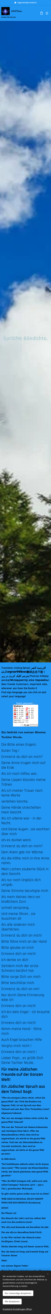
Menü (47, 13)
